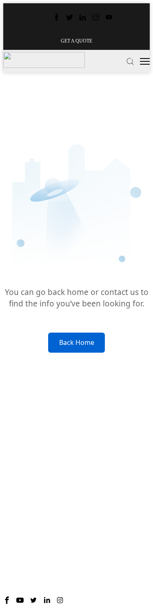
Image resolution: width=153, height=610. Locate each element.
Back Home (76, 342)
